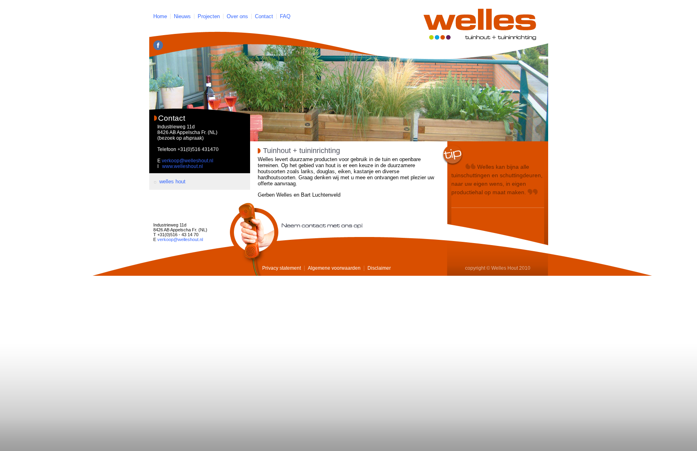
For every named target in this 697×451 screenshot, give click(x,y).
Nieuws (182, 16)
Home (160, 16)
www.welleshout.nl (182, 166)
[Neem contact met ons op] (254, 239)
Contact (264, 16)
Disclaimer (379, 268)
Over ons (237, 16)
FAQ (285, 16)
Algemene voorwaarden (334, 268)
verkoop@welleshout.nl (187, 161)
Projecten (209, 16)
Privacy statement (281, 268)
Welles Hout (172, 181)
